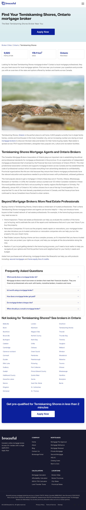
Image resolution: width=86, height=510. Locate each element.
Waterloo (62, 359)
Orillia (33, 343)
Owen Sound (35, 351)
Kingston (6, 387)
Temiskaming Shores (66, 328)
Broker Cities (7, 45)
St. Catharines (36, 387)
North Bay (34, 340)
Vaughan (62, 343)
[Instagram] (82, 505)
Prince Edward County (38, 371)
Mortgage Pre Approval (59, 442)
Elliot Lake (6, 363)
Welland (61, 347)
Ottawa (61, 367)
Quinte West (35, 375)
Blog (33, 448)
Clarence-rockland (9, 351)
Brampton (62, 379)
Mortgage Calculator (39, 475)
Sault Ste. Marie (36, 383)
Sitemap (60, 504)
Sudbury (6, 367)
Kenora (5, 383)
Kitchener (6, 391)
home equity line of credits (38, 259)
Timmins (62, 340)
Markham (34, 328)
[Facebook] (78, 505)
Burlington (6, 340)
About (34, 445)
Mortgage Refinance (58, 445)
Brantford (6, 332)
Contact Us (36, 451)
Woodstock (63, 355)
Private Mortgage (57, 451)
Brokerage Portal (37, 454)
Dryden (5, 359)
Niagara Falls (35, 332)
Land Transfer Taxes (39, 484)
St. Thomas (35, 391)
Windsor (62, 351)
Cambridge (6, 347)
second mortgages (17, 259)
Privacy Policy (40, 504)
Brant (5, 328)
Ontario (16, 45)
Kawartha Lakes (8, 379)
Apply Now (5, 450)
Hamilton (62, 375)
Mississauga (63, 371)
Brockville (6, 336)
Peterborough (35, 359)
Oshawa (34, 347)
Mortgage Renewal (57, 448)
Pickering (34, 363)
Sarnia (33, 379)
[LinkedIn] (74, 505)
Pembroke (34, 355)
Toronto (61, 363)
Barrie (61, 383)
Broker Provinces (57, 478)
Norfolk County (36, 336)
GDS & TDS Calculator (39, 481)
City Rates (55, 481)
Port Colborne (35, 367)
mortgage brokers (9, 141)
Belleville (6, 324)
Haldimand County (9, 375)
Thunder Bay (63, 336)
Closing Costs (55, 460)
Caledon (5, 343)
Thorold (61, 332)
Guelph (5, 371)
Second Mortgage (57, 454)
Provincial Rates (57, 484)
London (33, 324)
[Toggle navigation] (82, 3)
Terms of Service (51, 504)
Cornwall (6, 355)
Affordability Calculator (39, 478)
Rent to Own (55, 464)
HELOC (53, 457)
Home (34, 442)
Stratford (62, 324)
